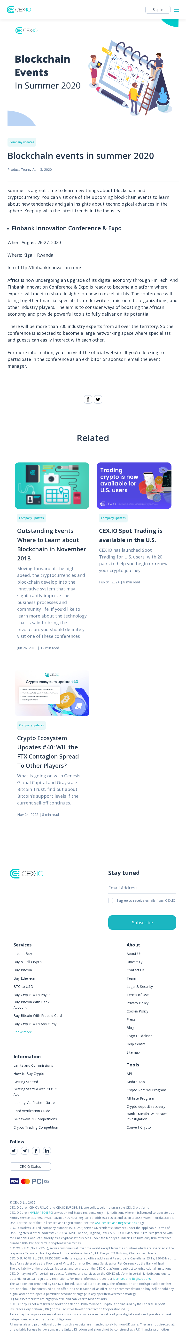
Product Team (19, 169)
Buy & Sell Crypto (28, 962)
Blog (130, 1027)
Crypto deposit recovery (146, 1106)
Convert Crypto (139, 1127)
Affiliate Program (140, 1098)
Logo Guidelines (140, 1036)
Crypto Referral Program (146, 1090)
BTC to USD (23, 986)
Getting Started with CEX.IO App (35, 1092)
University (134, 962)
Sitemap (133, 1052)
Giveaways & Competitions (35, 1119)
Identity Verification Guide (34, 1102)
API (129, 1073)
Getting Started (26, 1081)
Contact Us (136, 970)
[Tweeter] (98, 399)
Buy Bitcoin (23, 970)
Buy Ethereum (25, 978)
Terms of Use (138, 994)
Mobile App (136, 1081)
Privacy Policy (138, 1003)
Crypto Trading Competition (36, 1127)
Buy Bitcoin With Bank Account (31, 1005)
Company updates (21, 142)
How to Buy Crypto (29, 1073)
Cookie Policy (137, 1011)
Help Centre (136, 1044)
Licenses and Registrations (132, 1279)
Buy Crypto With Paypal (32, 994)
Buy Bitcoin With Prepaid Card (38, 1015)
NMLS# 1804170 (41, 1213)
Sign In (158, 9)
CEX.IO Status (30, 1166)
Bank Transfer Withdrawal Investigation (147, 1116)
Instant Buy (23, 953)
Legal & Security (140, 986)
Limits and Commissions (33, 1065)
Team (131, 978)
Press (131, 1019)
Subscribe (142, 922)
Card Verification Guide (32, 1111)
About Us (134, 953)
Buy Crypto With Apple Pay (35, 1023)
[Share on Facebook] (88, 399)
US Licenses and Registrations (116, 1223)
